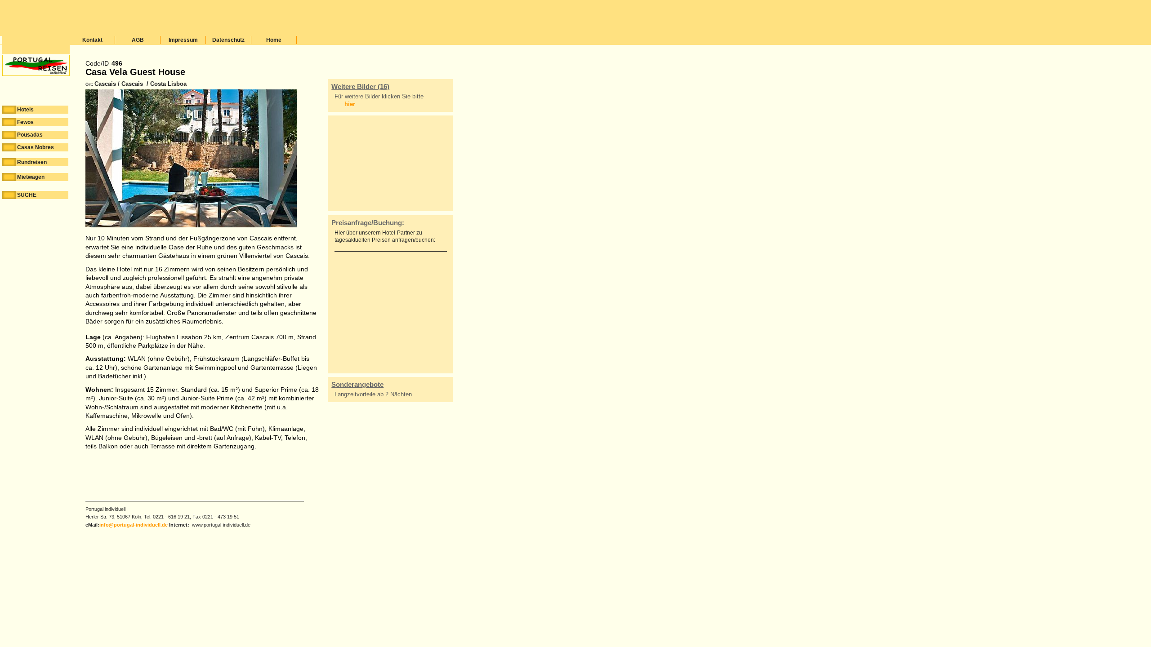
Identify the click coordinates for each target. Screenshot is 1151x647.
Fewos (25, 122)
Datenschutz (228, 40)
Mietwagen (31, 177)
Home (273, 40)
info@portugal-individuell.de (133, 524)
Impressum (183, 40)
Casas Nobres (35, 147)
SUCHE (26, 195)
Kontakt (92, 40)
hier (349, 104)
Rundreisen (32, 162)
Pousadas (30, 135)
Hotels (25, 109)
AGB (138, 40)
